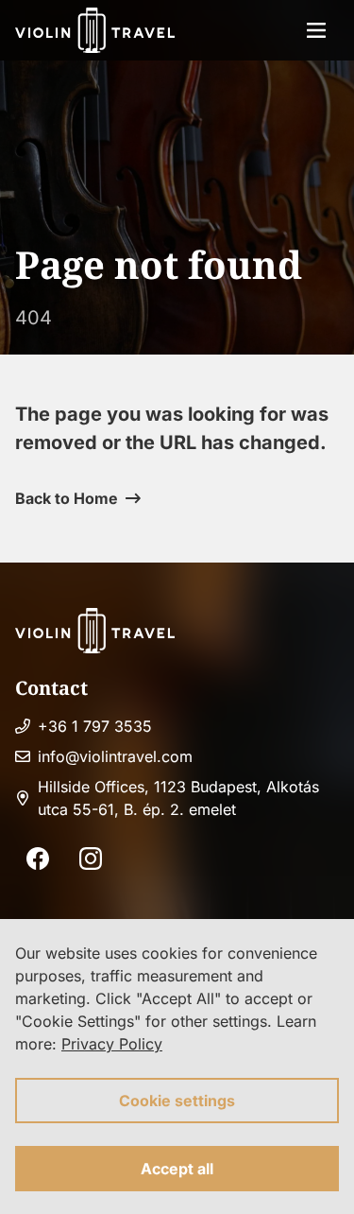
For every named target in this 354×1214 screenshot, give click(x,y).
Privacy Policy (111, 1043)
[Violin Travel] (95, 30)
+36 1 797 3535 (95, 726)
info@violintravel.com (115, 756)
